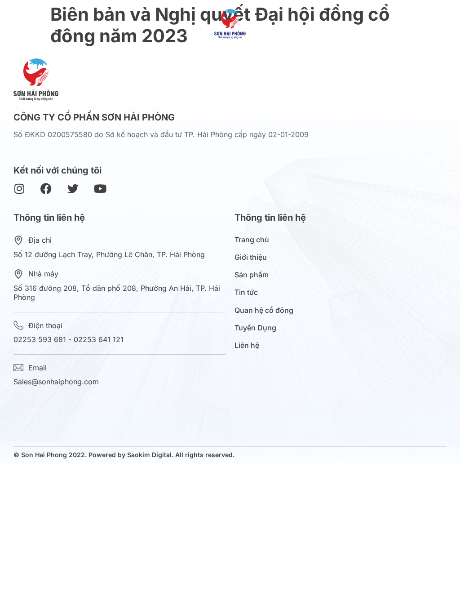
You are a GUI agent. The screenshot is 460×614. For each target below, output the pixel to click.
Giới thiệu (250, 257)
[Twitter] (73, 188)
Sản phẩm (251, 275)
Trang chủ (251, 240)
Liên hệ (246, 345)
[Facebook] (46, 188)
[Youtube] (100, 188)
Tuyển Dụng (255, 328)
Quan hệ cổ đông (263, 310)
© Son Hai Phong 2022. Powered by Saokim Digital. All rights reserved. (123, 454)
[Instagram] (19, 188)
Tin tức (246, 292)
